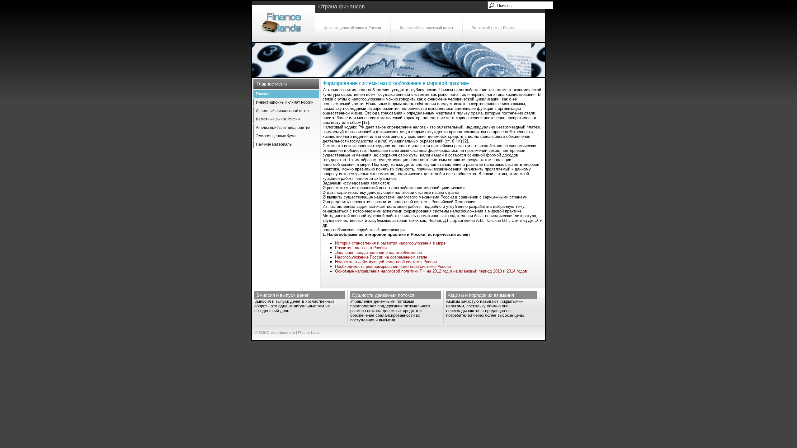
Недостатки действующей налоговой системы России (386, 261)
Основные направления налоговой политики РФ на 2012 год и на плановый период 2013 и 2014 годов (431, 271)
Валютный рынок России (494, 28)
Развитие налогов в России (361, 247)
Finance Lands (309, 332)
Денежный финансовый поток (426, 28)
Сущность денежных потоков (383, 295)
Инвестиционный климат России (352, 28)
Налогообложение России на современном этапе (381, 257)
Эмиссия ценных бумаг (276, 136)
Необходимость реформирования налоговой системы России (393, 266)
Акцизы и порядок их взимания (481, 295)
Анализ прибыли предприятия (283, 127)
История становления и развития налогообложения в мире (390, 243)
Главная (263, 94)
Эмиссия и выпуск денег (282, 295)
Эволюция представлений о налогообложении (378, 252)
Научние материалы (274, 144)
